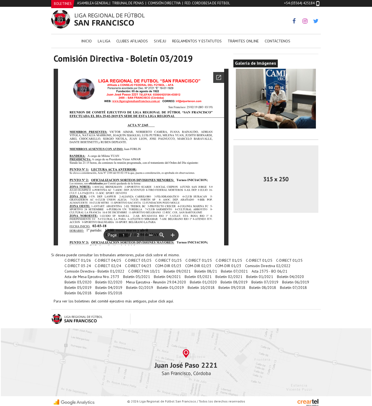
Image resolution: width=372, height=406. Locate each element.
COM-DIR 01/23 (228, 265)
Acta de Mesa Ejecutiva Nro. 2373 (92, 276)
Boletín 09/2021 (177, 271)
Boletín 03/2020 (78, 282)
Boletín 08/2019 (234, 282)
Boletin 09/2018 (231, 287)
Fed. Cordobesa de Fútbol (207, 3)
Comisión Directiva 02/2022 (268, 265)
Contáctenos (277, 41)
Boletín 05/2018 (108, 293)
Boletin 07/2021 (234, 271)
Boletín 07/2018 (293, 287)
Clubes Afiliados (132, 41)
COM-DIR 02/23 (198, 265)
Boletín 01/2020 (203, 282)
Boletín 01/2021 (259, 276)
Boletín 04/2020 (290, 276)
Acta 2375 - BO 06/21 (269, 271)
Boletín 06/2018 (78, 293)
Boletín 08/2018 (262, 287)
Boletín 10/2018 (201, 287)
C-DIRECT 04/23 (138, 265)
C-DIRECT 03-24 (78, 265)
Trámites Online (243, 41)
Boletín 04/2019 (108, 287)
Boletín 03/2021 (198, 276)
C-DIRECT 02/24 (108, 265)
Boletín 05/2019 (78, 287)
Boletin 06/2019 (295, 282)
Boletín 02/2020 (108, 282)
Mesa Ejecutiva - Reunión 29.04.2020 (156, 282)
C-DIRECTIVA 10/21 (144, 271)
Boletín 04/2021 (167, 276)
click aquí (165, 301)
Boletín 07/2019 (264, 282)
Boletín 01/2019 (170, 287)
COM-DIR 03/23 (168, 265)
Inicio (86, 41)
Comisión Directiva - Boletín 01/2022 (94, 271)
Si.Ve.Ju (160, 41)
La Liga (104, 41)
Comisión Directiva (164, 3)
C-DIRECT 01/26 (78, 260)
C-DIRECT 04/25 (108, 260)
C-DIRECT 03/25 (138, 260)
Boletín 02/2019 (139, 287)
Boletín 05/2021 (136, 276)
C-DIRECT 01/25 (168, 260)
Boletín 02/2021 (228, 276)
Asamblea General (93, 3)
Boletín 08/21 (205, 271)
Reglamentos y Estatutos (197, 41)
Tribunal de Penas (128, 3)
